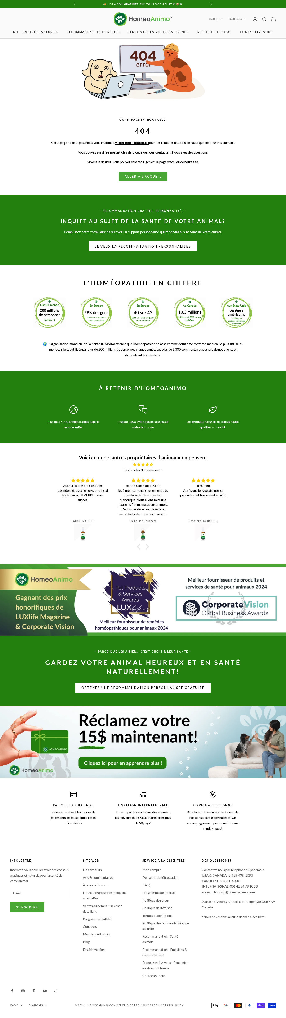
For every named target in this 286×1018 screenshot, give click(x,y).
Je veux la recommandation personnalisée (143, 246)
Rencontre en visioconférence (158, 32)
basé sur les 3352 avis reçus (143, 470)
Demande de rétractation (160, 877)
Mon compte (151, 870)
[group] (143, 742)
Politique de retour (155, 900)
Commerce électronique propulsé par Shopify (146, 1005)
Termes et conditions (157, 915)
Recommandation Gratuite (93, 32)
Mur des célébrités (96, 934)
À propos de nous (214, 32)
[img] (143, 464)
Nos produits (92, 870)
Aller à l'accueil (143, 176)
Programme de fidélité (158, 892)
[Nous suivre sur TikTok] (56, 991)
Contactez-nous (256, 32)
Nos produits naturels (36, 32)
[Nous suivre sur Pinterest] (34, 991)
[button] (140, 547)
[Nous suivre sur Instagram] (23, 991)
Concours (90, 926)
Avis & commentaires (98, 877)
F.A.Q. (146, 885)
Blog (86, 942)
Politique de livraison (157, 908)
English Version (94, 949)
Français (235, 19)
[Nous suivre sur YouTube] (45, 991)
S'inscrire (27, 907)
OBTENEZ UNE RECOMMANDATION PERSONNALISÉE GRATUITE (143, 687)
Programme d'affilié (97, 919)
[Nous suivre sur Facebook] (12, 991)
